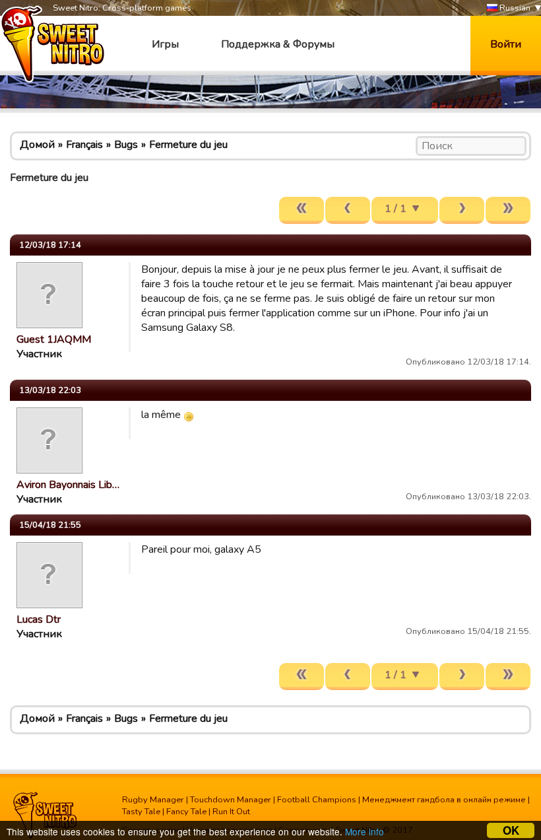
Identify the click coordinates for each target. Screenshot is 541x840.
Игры (165, 44)
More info (364, 831)
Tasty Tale (141, 812)
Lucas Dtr (38, 619)
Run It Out (231, 812)
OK (511, 830)
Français (84, 144)
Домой (37, 144)
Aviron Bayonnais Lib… (67, 484)
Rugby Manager (153, 800)
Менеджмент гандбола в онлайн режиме (444, 800)
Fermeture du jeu (188, 144)
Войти (505, 44)
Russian (513, 8)
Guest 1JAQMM (53, 339)
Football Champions (316, 800)
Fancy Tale (186, 812)
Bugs (126, 144)
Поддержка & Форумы (277, 44)
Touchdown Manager (230, 800)
